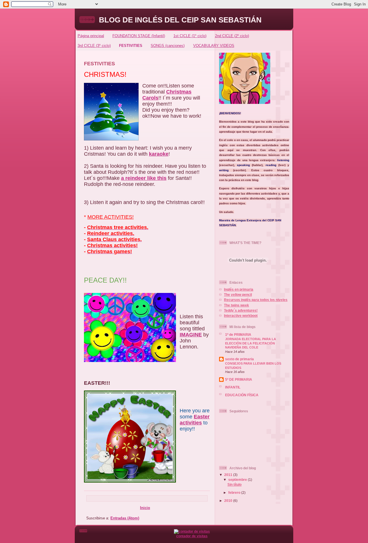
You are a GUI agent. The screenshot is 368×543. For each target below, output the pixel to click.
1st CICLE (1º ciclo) (189, 36)
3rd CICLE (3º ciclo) (94, 45)
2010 (228, 500)
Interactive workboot (241, 315)
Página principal (91, 36)
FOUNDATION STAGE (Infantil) (138, 36)
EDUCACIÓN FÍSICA (241, 395)
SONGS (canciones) (168, 45)
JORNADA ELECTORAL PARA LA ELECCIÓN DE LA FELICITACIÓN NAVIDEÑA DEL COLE (250, 343)
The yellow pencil (238, 294)
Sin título (234, 484)
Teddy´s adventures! (241, 310)
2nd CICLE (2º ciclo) (232, 36)
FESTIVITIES (130, 45)
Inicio (145, 508)
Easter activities (195, 420)
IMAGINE (191, 335)
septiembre (238, 479)
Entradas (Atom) (124, 518)
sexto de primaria (239, 359)
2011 (228, 475)
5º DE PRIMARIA (238, 379)
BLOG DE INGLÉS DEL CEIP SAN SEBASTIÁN (180, 20)
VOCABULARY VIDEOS (213, 45)
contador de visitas (192, 536)
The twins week (236, 305)
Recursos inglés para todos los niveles (256, 300)
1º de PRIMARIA (238, 334)
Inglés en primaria (238, 289)
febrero (234, 492)
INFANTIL (232, 387)
